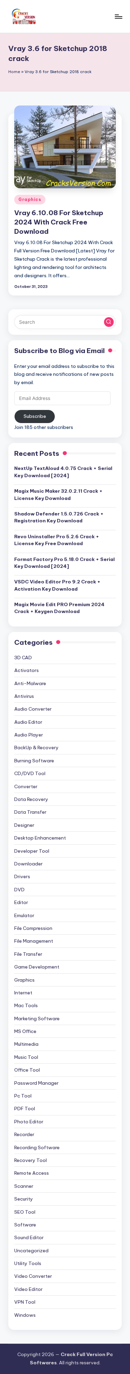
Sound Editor (29, 1237)
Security (23, 1199)
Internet (23, 993)
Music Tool (26, 1057)
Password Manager (36, 1083)
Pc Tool (23, 1096)
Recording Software (37, 1147)
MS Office (25, 1031)
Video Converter (33, 1276)
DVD (19, 889)
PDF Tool (24, 1108)
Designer (24, 825)
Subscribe (35, 416)
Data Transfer (30, 812)
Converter (25, 786)
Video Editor (28, 1289)
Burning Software (34, 761)
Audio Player (28, 735)
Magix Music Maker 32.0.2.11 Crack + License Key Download (58, 494)
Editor (21, 902)
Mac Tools (26, 1005)
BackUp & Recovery (36, 747)
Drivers (22, 876)
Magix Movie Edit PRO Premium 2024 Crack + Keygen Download (59, 607)
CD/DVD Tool (29, 773)
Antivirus (24, 696)
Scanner (23, 1186)
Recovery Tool (30, 1160)
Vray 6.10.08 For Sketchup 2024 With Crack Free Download (58, 222)
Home (14, 71)
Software (25, 1225)
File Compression (33, 928)
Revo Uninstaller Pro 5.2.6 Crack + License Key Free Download (56, 539)
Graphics (29, 199)
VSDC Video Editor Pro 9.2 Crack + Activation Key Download (57, 585)
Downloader (28, 864)
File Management (33, 941)
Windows (25, 1315)
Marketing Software (37, 1018)
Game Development (36, 967)
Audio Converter (33, 709)
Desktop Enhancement (40, 838)
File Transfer (28, 954)
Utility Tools (27, 1263)
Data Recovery (31, 799)
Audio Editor (28, 722)
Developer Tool (31, 851)
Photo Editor (28, 1122)
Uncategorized (31, 1250)
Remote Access (31, 1173)
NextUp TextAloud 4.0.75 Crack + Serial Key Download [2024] (63, 471)
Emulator (24, 915)
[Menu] (118, 16)
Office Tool (27, 1070)
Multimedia (26, 1044)
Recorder (24, 1134)
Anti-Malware (30, 683)
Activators (26, 670)
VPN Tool (24, 1302)
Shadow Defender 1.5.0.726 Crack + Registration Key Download (59, 517)
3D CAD (23, 657)
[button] (109, 322)
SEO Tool (24, 1212)
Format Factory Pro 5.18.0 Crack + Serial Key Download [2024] (64, 562)
